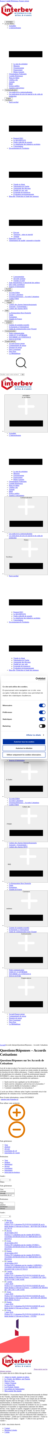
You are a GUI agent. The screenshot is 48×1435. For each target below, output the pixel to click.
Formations (13, 317)
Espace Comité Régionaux (9, 1)
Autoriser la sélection (24, 748)
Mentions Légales (10, 1430)
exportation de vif (10, 1151)
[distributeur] (7, 1207)
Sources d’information (17, 287)
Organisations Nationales (18, 74)
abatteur (7, 1162)
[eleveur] (7, 1209)
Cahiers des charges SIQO (18, 309)
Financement (17, 70)
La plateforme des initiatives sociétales (26, 144)
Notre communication (16, 333)
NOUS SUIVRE (15, 339)
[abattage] (7, 1191)
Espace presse (24, 1)
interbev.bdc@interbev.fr (9, 1099)
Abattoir (16, 236)
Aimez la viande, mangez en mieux (16, 1377)
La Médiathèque (14, 353)
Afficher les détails (33, 735)
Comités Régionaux (16, 76)
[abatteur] (7, 1205)
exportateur (8, 1168)
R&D (11, 84)
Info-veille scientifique (17, 285)
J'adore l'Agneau (10, 1383)
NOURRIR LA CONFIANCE (20, 337)
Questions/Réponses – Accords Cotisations (24, 297)
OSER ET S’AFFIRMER (18, 335)
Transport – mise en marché (23, 234)
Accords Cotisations (16, 295)
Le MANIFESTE (19, 140)
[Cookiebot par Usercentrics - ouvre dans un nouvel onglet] (35, 678)
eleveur (7, 1166)
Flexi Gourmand (15, 349)
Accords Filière (14, 293)
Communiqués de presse (17, 345)
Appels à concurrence (16, 88)
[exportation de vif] (7, 1195)
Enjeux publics (14, 86)
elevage (7, 1149)
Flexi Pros (12, 351)
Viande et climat (19, 184)
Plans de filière (14, 78)
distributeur (8, 1164)
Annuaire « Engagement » (18, 307)
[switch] (42, 712)
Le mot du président (20, 64)
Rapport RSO (18, 138)
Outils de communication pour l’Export (23, 329)
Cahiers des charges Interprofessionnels (23, 305)
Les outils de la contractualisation (20, 92)
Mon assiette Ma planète (13, 1391)
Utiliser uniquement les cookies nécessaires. (24, 755)
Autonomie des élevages (22, 188)
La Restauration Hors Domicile (20, 313)
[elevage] (7, 1193)
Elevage (16, 232)
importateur (8, 1170)
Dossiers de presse (15, 347)
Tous (6, 1145)
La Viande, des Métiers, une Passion (17, 1379)
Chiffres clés (13, 80)
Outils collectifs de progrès (22, 142)
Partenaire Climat (15, 238)
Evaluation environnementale (23, 194)
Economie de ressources (21, 192)
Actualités (12, 26)
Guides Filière (14, 299)
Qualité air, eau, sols (20, 190)
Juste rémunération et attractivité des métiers (24, 283)
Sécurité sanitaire (19, 279)
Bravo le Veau (9, 1381)
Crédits (6, 1432)
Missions (16, 66)
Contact (7, 1428)
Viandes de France (15, 319)
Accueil (2, 1045)
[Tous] (7, 1190)
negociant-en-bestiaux (12, 1172)
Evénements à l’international (19, 327)
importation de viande (12, 1153)
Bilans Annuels (18, 72)
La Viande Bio (9, 1385)
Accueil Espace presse (17, 343)
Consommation (18, 277)
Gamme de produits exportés (19, 325)
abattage (7, 1147)
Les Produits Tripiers (11, 1387)
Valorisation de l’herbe (21, 186)
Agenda (12, 82)
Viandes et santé (19, 281)
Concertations (18, 146)
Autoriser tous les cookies (24, 742)
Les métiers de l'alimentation (14, 1389)
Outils (11, 315)
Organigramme (18, 68)
